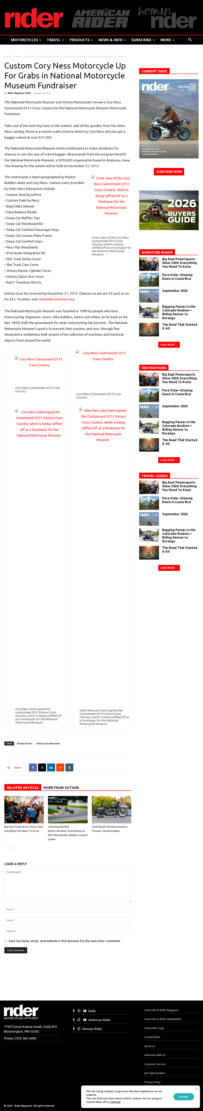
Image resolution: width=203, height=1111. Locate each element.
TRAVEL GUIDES (155, 476)
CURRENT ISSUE (154, 71)
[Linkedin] (51, 767)
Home (7, 56)
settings (115, 1102)
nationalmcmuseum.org (56, 299)
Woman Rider (92, 1029)
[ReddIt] (60, 767)
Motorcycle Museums (48, 743)
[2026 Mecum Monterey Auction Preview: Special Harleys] (111, 809)
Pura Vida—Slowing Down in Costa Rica (177, 276)
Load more (167, 344)
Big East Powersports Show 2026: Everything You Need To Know (179, 262)
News (18, 56)
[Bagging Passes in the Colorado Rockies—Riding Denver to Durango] (149, 311)
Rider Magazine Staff (19, 93)
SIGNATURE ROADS (157, 252)
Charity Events (24, 743)
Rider (92, 1011)
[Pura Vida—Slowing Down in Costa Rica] (149, 280)
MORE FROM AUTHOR (61, 787)
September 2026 (175, 290)
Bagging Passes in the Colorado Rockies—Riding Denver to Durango (178, 312)
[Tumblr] (69, 767)
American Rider (99, 1020)
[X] (42, 767)
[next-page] (13, 847)
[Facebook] (33, 767)
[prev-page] (6, 847)
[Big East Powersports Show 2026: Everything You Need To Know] (24, 809)
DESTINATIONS (154, 368)
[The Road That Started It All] (149, 329)
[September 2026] (149, 296)
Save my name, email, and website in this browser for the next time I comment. (65, 941)
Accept (183, 1097)
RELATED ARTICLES (23, 787)
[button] (190, 40)
